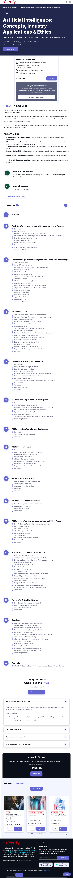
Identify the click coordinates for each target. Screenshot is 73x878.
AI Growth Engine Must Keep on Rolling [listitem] (27, 650)
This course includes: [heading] (26, 60)
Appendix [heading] (16, 663)
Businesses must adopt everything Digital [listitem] (28, 630)
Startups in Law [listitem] (19, 535)
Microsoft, (21, 850)
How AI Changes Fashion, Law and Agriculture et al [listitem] (31, 524)
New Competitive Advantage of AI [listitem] (25, 238)
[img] (14, 803)
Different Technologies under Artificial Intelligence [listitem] (31, 267)
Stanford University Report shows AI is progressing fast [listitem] (33, 317)
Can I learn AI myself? (13, 729)
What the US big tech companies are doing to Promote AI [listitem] (33, 407)
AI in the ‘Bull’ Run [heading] (19, 312)
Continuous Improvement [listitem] (23, 245)
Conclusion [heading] (17, 620)
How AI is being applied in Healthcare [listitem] (27, 481)
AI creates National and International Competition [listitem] (31, 639)
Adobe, (23, 852)
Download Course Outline (16, 196)
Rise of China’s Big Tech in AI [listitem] (24, 414)
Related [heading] (14, 783)
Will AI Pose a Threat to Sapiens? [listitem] (25, 247)
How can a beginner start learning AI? (19, 701)
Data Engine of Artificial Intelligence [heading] (27, 361)
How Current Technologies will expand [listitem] (27, 603)
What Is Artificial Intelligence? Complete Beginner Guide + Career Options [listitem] (39, 666)
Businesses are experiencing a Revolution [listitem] (28, 628)
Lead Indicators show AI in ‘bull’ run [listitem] (26, 324)
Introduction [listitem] (18, 229)
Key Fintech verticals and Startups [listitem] (25, 454)
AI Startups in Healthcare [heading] (23, 478)
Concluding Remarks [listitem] (21, 249)
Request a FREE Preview (36, 97)
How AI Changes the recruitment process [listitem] (28, 504)
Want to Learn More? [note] (36, 687)
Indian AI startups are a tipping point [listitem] (26, 335)
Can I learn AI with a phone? (15, 737)
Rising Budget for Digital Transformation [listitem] (27, 321)
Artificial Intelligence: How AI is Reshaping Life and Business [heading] (38, 226)
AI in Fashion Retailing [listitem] (21, 526)
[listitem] (38, 7)
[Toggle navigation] (70, 2)
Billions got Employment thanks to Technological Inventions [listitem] (34, 560)
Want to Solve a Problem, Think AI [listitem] (26, 242)
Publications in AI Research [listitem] (23, 344)
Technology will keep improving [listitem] (25, 637)
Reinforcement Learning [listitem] (22, 283)
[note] (7, 45)
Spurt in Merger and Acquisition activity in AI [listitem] (29, 328)
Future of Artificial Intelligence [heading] (25, 600)
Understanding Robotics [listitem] (22, 290)
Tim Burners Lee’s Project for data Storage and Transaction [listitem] (34, 380)
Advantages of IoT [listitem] (20, 299)
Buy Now (51, 78)
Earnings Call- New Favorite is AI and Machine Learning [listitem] (33, 333)
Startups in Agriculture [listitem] (22, 533)
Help (67, 874)
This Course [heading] (15, 105)
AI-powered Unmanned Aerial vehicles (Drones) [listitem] (30, 288)
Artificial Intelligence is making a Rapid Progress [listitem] (30, 315)
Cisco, (33, 850)
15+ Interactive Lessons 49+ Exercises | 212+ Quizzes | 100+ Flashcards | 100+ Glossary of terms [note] (40, 176)
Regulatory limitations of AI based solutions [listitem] (28, 466)
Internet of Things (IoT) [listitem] (22, 294)
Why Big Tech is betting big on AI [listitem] (25, 405)
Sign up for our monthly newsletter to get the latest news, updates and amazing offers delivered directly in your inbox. (53, 851)
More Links (43, 846)
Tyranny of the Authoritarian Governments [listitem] (28, 585)
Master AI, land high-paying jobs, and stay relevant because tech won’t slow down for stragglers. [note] (36, 762)
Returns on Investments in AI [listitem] (24, 457)
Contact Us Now (36, 692)
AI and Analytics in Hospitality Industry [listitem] (27, 531)
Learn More (46, 870)
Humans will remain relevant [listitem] (24, 643)
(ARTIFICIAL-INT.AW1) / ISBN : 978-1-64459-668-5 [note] (22, 42)
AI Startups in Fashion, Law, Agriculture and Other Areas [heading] (36, 521)
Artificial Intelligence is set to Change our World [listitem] (30, 623)
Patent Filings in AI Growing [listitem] (23, 331)
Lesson (13, 205)
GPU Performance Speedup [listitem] (23, 319)
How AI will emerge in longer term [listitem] (25, 605)
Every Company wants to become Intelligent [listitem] (29, 337)
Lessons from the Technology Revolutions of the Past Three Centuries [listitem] (38, 236)
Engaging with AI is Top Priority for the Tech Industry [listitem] (32, 349)
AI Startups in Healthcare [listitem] (23, 484)
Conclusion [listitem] (18, 351)
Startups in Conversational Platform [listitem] (26, 537)
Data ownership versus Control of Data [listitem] (27, 376)
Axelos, (29, 852)
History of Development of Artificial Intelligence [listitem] (30, 233)
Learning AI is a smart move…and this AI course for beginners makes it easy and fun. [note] (34, 37)
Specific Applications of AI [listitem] (23, 274)
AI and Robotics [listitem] (19, 231)
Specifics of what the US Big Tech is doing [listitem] (28, 412)
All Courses (36, 788)
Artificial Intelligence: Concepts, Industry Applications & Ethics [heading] (27, 26)
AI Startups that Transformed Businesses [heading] (30, 429)
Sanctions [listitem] (17, 389)
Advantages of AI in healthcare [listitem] (24, 486)
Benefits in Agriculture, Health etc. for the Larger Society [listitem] (33, 634)
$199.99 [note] (36, 768)
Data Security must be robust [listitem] (24, 369)
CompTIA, (6, 852)
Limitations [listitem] (17, 488)
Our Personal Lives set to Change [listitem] (25, 625)
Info (10, 829)
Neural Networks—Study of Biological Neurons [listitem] (30, 285)
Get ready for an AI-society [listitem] (23, 646)
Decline (11, 875)
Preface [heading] (15, 214)
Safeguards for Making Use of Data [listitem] (26, 367)
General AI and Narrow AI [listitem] (23, 265)
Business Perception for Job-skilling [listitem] (26, 342)
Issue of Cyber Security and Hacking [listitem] (26, 576)
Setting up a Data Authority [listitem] (23, 378)
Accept (19, 875)
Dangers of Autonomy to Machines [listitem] (26, 583)
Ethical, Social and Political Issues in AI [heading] (28, 552)
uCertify (14, 7)
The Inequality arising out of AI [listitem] (24, 564)
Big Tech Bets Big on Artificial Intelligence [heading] (30, 400)
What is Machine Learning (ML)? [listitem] (25, 281)
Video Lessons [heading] (20, 186)
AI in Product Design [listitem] (21, 528)
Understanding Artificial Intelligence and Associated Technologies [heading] (41, 260)
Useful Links (43, 843)
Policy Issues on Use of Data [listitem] (24, 371)
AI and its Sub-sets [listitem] (20, 279)
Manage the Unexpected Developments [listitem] (27, 648)
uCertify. (15, 860)
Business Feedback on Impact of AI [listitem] (26, 347)
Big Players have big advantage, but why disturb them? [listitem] (32, 373)
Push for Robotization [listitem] (21, 292)
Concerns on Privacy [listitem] (21, 571)
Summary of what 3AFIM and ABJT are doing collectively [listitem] (33, 416)
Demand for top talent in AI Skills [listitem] (25, 340)
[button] (32, 833)
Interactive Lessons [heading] (23, 171)
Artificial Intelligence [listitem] (21, 263)
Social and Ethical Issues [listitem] (22, 641)
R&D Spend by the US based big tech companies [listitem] (30, 409)
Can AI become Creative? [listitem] (23, 607)
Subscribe (63, 857)
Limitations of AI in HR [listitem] (21, 508)
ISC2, (19, 852)
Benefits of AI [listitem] (19, 540)
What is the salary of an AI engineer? (19, 744)
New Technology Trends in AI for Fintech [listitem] (28, 452)
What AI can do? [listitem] (20, 272)
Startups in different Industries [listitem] (24, 434)
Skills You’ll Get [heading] (12, 134)
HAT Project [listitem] (18, 383)
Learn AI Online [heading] (36, 757)
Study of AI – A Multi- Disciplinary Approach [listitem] (29, 276)
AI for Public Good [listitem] (20, 580)
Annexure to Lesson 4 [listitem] (21, 387)
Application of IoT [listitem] (20, 297)
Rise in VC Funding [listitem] (20, 326)
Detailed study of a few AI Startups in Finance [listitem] (29, 461)
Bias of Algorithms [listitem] (20, 567)
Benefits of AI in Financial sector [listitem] (25, 463)
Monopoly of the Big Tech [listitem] (23, 569)
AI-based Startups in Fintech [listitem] (24, 459)
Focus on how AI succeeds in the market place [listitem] (30, 587)
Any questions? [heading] (36, 681)
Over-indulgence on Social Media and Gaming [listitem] (29, 578)
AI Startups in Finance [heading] (21, 447)
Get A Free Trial (10, 49)
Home (7, 7)
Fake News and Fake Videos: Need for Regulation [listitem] (31, 574)
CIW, (11, 852)
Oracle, (27, 850)
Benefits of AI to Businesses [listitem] (23, 632)
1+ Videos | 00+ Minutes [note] (21, 189)
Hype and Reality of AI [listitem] (22, 240)
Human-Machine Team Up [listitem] (23, 562)
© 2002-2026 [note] (17, 860)
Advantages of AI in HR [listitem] (22, 506)
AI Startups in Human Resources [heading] (26, 501)
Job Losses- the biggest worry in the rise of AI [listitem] (30, 558)
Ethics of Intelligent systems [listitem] (23, 555)
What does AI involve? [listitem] (21, 269)
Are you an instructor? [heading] (36, 86)
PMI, (15, 852)
